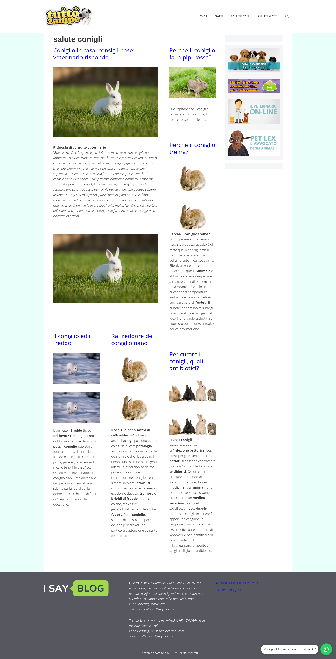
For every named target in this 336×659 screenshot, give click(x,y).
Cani (203, 16)
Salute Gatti (267, 16)
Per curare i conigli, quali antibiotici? (186, 361)
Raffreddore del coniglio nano (132, 339)
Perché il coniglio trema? (192, 148)
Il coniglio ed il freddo (72, 339)
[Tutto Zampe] (68, 16)
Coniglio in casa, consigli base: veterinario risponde (94, 53)
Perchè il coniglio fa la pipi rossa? (192, 53)
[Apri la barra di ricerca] (287, 16)
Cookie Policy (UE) (228, 590)
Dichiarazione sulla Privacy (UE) (238, 583)
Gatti (219, 16)
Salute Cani (240, 16)
